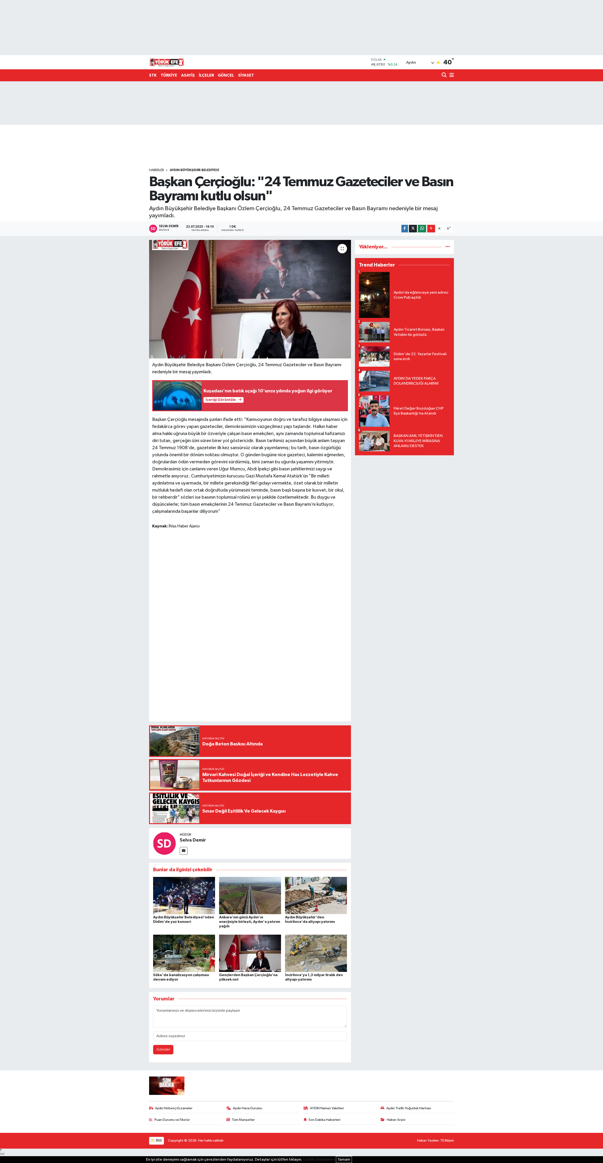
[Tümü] (447, 247)
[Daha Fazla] (431, 229)
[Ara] (445, 75)
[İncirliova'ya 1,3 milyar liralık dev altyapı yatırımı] (316, 953)
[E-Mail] (183, 851)
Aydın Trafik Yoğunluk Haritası (408, 1108)
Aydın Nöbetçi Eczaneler (173, 1108)
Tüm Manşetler (243, 1120)
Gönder (163, 1050)
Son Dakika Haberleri (324, 1120)
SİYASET (246, 75)
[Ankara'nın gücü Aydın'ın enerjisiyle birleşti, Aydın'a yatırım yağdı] (250, 895)
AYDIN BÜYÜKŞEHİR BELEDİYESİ (194, 170)
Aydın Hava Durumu (247, 1108)
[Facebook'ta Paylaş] (404, 229)
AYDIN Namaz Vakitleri (327, 1108)
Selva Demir (193, 840)
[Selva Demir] (164, 843)
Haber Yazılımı (428, 1140)
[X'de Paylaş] (413, 229)
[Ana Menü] (451, 75)
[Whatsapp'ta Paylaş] (422, 229)
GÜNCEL (226, 75)
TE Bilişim (447, 1140)
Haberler (156, 170)
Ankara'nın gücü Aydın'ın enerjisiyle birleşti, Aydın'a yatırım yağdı (249, 921)
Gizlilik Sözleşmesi (319, 1160)
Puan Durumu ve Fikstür (172, 1120)
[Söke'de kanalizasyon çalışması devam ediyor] (184, 953)
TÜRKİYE (169, 75)
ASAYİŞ (188, 75)
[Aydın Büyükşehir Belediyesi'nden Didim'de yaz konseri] (184, 895)
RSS (158, 1140)
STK (153, 75)
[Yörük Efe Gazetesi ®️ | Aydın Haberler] (166, 62)
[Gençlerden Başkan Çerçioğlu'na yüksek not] (250, 953)
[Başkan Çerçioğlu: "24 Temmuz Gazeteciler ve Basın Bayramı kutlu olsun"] (250, 299)
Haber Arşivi (396, 1120)
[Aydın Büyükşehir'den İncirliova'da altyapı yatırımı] (316, 895)
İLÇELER (206, 75)
